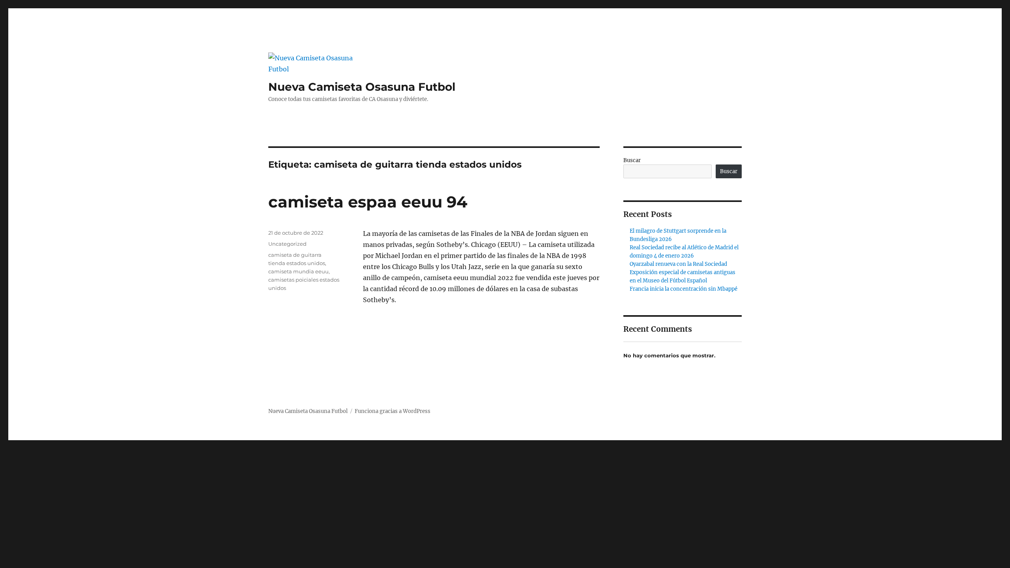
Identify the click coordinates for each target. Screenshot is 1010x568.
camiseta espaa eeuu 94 (368, 201)
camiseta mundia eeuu (298, 271)
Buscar (632, 160)
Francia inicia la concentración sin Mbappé (683, 289)
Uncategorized (287, 244)
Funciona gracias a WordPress (392, 411)
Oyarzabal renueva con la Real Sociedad (678, 264)
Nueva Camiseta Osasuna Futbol (361, 86)
